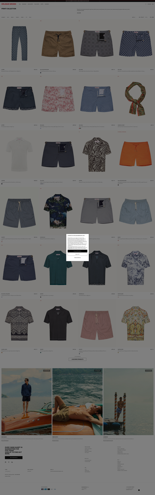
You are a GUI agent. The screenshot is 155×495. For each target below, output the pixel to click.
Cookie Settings (77, 257)
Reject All (77, 254)
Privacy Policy (70, 247)
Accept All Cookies (77, 251)
